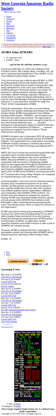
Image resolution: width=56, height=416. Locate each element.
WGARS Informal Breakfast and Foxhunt (18, 310)
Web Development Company (7, 326)
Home (8, 16)
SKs (8, 31)
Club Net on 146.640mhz (11, 277)
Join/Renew (11, 38)
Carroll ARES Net (8, 282)
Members (10, 28)
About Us (10, 19)
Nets (8, 23)
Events (9, 21)
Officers (9, 33)
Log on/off (10, 35)
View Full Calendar (9, 322)
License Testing (7, 286)
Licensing (10, 40)
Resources (10, 26)
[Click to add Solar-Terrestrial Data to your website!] (28, 401)
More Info (47, 47)
